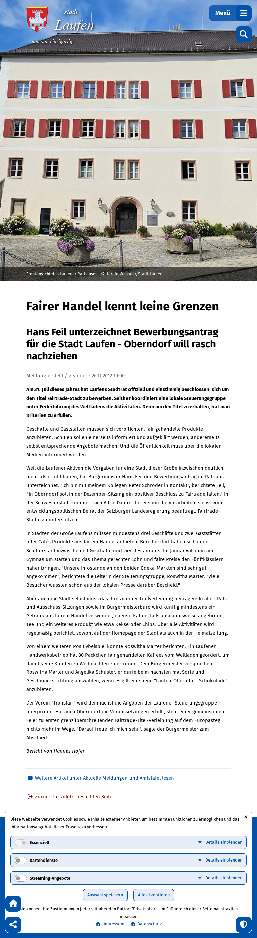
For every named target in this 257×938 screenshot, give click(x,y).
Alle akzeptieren (154, 894)
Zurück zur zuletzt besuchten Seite (73, 797)
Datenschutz (149, 923)
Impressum (113, 923)
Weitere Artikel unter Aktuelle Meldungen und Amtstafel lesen (104, 778)
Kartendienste (44, 860)
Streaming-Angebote (50, 878)
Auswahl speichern (105, 894)
